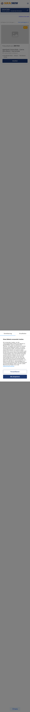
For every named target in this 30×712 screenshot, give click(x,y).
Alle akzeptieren (15, 376)
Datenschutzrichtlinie (8, 366)
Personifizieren (14, 372)
